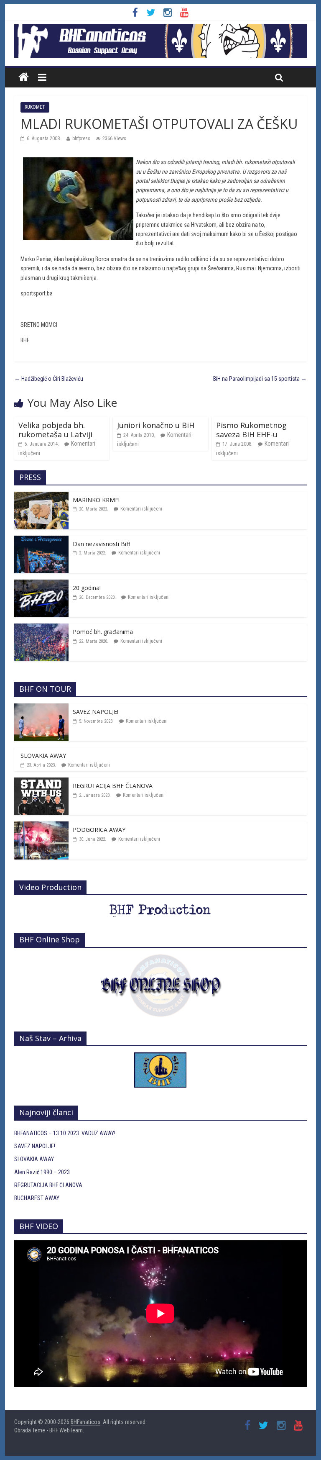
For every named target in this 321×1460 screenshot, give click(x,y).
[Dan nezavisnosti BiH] (41, 540)
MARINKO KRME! (96, 500)
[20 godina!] (41, 584)
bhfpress (81, 138)
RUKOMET (35, 107)
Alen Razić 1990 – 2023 (42, 1172)
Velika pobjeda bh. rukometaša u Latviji (55, 429)
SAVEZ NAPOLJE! (95, 712)
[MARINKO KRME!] (41, 496)
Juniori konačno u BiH (155, 425)
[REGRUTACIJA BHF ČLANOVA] (41, 782)
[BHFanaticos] (160, 29)
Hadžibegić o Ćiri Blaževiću (48, 378)
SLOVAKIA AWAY (43, 756)
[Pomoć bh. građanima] (41, 628)
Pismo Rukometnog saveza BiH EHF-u (251, 429)
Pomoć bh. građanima (103, 632)
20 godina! (87, 588)
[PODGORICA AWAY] (41, 826)
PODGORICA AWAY (99, 830)
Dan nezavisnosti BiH (101, 544)
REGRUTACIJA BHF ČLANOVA (113, 786)
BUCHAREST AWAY (36, 1198)
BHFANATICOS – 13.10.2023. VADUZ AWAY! (64, 1133)
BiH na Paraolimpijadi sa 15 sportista (260, 378)
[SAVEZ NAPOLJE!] (41, 708)
